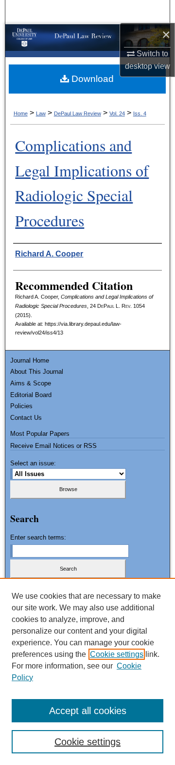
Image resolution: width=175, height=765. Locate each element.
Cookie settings (116, 654)
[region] (87, 671)
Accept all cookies (87, 710)
